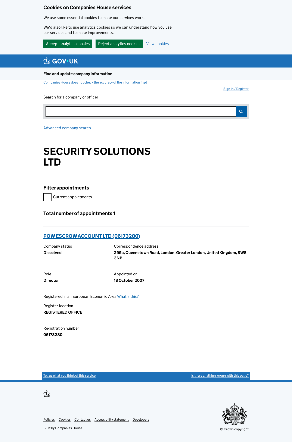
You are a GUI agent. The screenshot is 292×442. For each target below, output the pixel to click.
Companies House (68, 428)
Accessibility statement (111, 419)
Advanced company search (67, 127)
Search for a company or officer (70, 97)
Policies (49, 419)
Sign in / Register (236, 89)
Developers (141, 419)
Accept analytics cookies (68, 43)
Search (241, 111)
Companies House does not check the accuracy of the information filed (95, 82)
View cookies (157, 44)
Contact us (82, 419)
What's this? (128, 296)
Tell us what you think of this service (69, 375)
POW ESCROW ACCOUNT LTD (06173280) (91, 236)
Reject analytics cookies (119, 43)
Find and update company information (77, 73)
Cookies (65, 419)
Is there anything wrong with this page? (220, 375)
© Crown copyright (234, 429)
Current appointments (72, 196)
